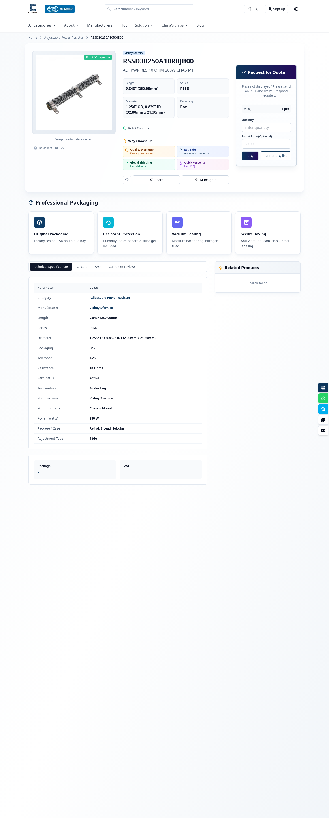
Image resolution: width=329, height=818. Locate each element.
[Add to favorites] (127, 180)
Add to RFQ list (276, 156)
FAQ (98, 266)
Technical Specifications (51, 266)
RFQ (250, 156)
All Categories (40, 25)
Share (159, 180)
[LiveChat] (323, 420)
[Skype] (323, 409)
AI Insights (208, 180)
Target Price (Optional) (257, 136)
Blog (200, 25)
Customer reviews (122, 266)
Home (32, 37)
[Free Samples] (323, 387)
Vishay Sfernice (101, 308)
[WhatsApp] (323, 398)
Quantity (248, 120)
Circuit (82, 266)
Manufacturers (100, 25)
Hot (124, 25)
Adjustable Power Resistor (63, 37)
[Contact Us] (323, 430)
